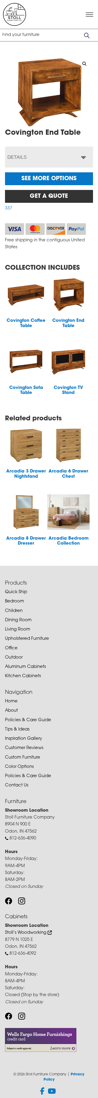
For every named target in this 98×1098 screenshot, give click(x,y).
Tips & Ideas (17, 729)
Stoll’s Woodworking (26, 933)
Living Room (17, 629)
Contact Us (16, 785)
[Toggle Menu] (89, 14)
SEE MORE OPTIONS (49, 179)
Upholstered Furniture (27, 639)
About (11, 711)
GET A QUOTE (49, 196)
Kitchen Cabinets (23, 676)
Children (14, 611)
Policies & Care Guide (28, 720)
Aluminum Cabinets (25, 667)
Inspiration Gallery (23, 739)
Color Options (19, 767)
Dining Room (18, 620)
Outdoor (14, 658)
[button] (84, 64)
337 (8, 208)
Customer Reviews (24, 748)
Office (11, 648)
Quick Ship (16, 592)
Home (11, 701)
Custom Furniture (22, 757)
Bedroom (14, 601)
